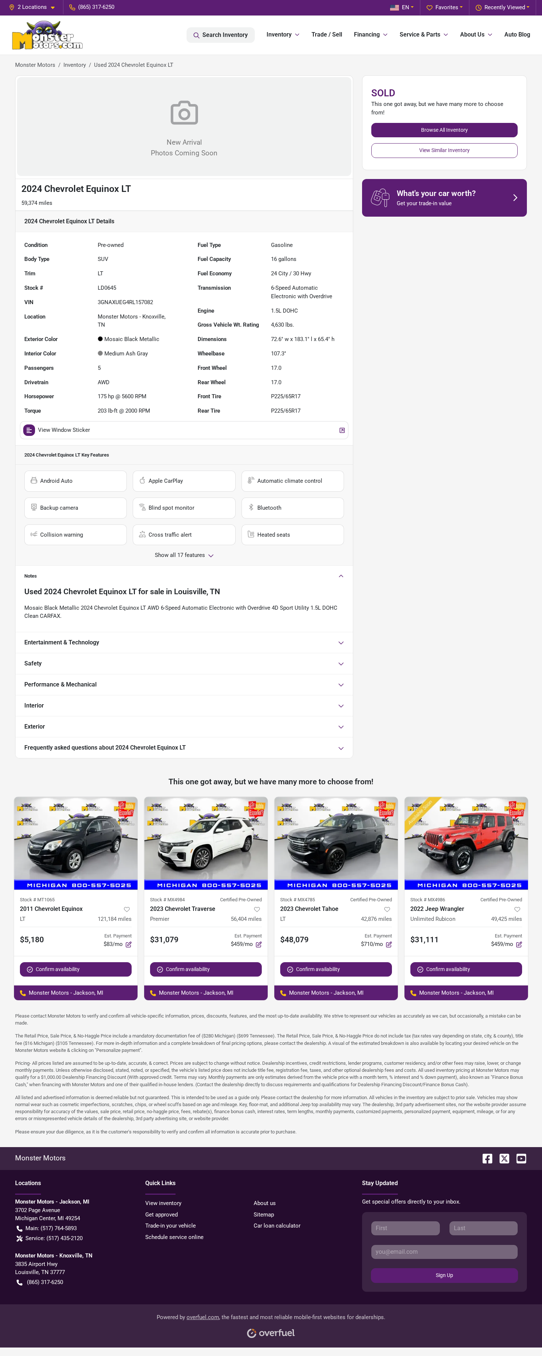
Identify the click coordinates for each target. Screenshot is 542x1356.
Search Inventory (225, 34)
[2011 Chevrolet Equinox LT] (76, 843)
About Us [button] (472, 34)
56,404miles (246, 919)
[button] (34, 7)
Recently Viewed (504, 7)
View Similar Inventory (444, 150)
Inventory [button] (279, 34)
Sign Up (444, 1275)
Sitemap (264, 1214)
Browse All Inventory (444, 130)
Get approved (161, 1214)
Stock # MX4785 (297, 899)
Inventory (74, 65)
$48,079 (294, 939)
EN (405, 7)
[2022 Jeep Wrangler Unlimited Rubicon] (466, 843)
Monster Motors (35, 65)
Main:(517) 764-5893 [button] (51, 1228)
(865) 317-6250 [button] (96, 7)
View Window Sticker (64, 430)
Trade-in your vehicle (170, 1225)
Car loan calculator (277, 1225)
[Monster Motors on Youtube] (518, 1158)
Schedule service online (174, 1237)
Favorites (446, 7)
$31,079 (164, 939)
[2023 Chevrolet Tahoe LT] (336, 843)
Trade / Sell (327, 34)
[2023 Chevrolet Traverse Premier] (206, 843)
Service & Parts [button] (420, 34)
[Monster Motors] (47, 35)
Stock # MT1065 (37, 899)
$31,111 (424, 939)
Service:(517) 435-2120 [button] (54, 1238)
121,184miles (115, 919)
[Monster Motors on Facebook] (484, 1158)
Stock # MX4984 (167, 899)
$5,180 (32, 939)
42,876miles (376, 919)
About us (265, 1203)
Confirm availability (58, 969)
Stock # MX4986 (427, 899)
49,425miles (506, 919)
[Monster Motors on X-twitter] (501, 1158)
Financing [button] (367, 34)
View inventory (163, 1203)
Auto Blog (517, 34)
